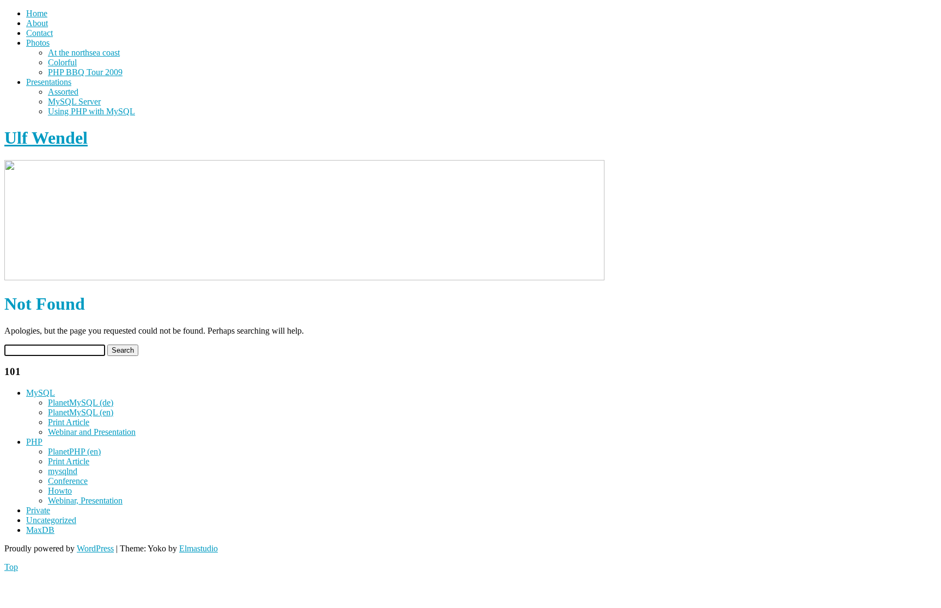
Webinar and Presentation (92, 432)
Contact (39, 33)
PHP (34, 441)
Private (38, 510)
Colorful (62, 62)
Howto (60, 490)
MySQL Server (74, 101)
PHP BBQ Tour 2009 (85, 72)
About (37, 23)
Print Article (68, 422)
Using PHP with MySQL (91, 111)
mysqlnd (62, 471)
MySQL (40, 392)
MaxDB (40, 530)
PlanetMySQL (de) (80, 402)
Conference (68, 481)
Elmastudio (198, 548)
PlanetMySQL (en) (80, 412)
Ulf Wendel (46, 138)
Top (11, 567)
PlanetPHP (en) (74, 451)
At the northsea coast (84, 52)
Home (36, 13)
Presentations (48, 82)
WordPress (95, 548)
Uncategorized (51, 520)
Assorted (63, 91)
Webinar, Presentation (85, 500)
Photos (38, 42)
